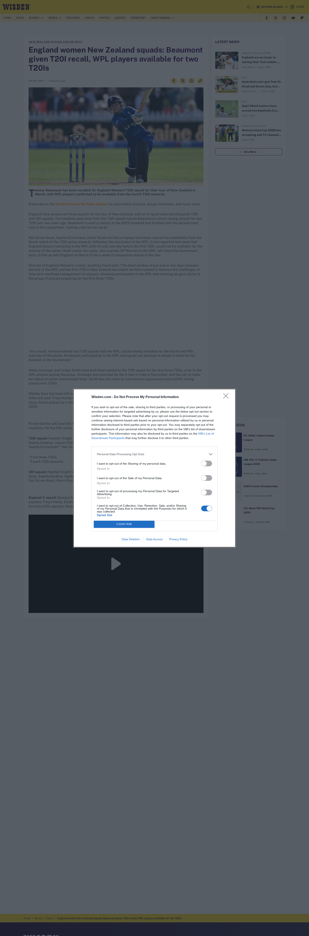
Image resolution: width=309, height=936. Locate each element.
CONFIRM (124, 524)
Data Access (154, 539)
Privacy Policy (178, 539)
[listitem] (154, 454)
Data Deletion (131, 539)
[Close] (227, 397)
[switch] (206, 463)
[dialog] (154, 468)
